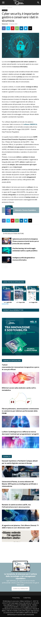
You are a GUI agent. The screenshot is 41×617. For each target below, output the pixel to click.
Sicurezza (9, 7)
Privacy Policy (16, 598)
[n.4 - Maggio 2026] (33, 294)
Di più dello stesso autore (13, 233)
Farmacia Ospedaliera (12, 360)
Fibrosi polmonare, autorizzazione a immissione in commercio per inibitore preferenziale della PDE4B (20, 411)
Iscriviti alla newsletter (13, 310)
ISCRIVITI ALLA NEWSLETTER (20, 588)
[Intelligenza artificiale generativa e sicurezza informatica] (6, 259)
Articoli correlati (10, 230)
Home (3, 7)
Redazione (5, 24)
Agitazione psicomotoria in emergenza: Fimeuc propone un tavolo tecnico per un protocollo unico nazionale (25, 241)
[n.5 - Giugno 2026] (20, 294)
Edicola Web (5, 304)
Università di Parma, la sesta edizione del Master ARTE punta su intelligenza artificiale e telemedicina (20, 484)
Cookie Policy (27, 598)
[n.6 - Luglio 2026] (9, 210)
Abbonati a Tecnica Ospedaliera (25, 210)
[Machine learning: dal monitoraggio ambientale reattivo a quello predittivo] (6, 250)
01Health (6, 456)
